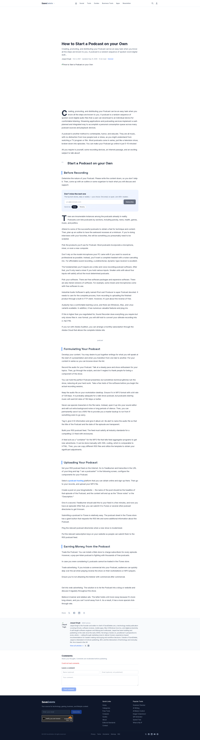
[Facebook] (149, 734)
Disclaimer (106, 734)
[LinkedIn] (151, 734)
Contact (105, 725)
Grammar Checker (139, 705)
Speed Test (137, 720)
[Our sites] (54, 3)
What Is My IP (137, 722)
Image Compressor (139, 714)
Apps (118, 3)
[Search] (152, 3)
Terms (99, 734)
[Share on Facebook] (74, 613)
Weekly (82, 207)
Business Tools (107, 3)
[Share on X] (69, 613)
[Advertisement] (100, 24)
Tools (89, 3)
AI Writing (136, 708)
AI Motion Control (139, 711)
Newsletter (127, 3)
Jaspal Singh (66, 59)
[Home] (76, 3)
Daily (74, 207)
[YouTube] (154, 734)
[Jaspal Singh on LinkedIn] (88, 646)
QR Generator (137, 717)
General (110, 59)
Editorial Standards (108, 722)
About (104, 720)
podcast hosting (76, 481)
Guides (96, 3)
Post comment (69, 689)
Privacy (93, 734)
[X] (146, 734)
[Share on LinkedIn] (79, 613)
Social (82, 3)
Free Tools (106, 711)
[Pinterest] (157, 734)
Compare (105, 714)
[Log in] (156, 3)
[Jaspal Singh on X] (85, 646)
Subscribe (130, 202)
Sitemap (113, 734)
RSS (119, 734)
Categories (106, 708)
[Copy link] (84, 613)
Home (104, 705)
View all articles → (76, 646)
